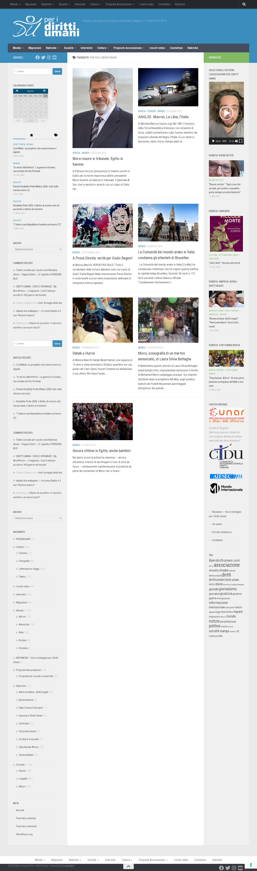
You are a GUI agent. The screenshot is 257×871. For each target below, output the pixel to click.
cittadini (223, 570)
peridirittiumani (228, 621)
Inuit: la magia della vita (50, 302)
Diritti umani (232, 580)
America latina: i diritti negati (33, 692)
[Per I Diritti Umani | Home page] (46, 26)
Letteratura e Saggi (29, 568)
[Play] (213, 141)
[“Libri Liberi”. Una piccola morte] (226, 234)
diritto (212, 584)
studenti (233, 631)
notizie (214, 621)
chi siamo (217, 524)
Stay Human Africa (28, 747)
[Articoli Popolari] (31, 135)
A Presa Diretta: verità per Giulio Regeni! (103, 258)
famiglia (240, 584)
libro (231, 611)
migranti (238, 611)
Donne (22, 770)
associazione (227, 565)
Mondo (14, 4)
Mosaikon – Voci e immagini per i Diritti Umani (225, 514)
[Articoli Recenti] (19, 135)
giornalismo (228, 589)
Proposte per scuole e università (36, 676)
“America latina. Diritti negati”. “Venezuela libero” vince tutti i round (224, 322)
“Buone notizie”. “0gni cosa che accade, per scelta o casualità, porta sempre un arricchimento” (225, 188)
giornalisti (214, 594)
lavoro (238, 607)
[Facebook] (37, 57)
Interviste (80, 4)
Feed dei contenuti (26, 818)
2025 (43, 120)
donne (219, 584)
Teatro (22, 576)
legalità (212, 612)
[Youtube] (54, 57)
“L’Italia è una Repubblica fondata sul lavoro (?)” (37, 224)
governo (237, 594)
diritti (226, 575)
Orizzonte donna (27, 731)
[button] (226, 113)
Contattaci (164, 4)
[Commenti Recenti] (44, 135)
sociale (230, 627)
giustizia (226, 593)
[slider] (224, 141)
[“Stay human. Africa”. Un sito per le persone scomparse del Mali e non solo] (226, 358)
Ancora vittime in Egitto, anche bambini (101, 451)
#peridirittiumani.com (224, 560)
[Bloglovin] (60, 57)
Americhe (24, 624)
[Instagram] (49, 57)
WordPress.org (24, 834)
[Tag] (56, 135)
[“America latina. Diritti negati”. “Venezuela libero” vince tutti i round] (226, 299)
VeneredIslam (26, 754)
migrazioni (214, 616)
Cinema (23, 553)
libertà (224, 611)
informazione (218, 602)
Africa (76, 153)
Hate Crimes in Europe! (31, 707)
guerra (212, 598)
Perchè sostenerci (222, 532)
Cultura (94, 4)
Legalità (23, 778)
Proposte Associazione (119, 4)
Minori (22, 786)
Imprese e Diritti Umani (30, 715)
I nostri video (146, 4)
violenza (213, 636)
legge (218, 612)
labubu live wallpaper (27, 311)
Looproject (68, 865)
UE (237, 631)
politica (214, 625)
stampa (224, 631)
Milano (223, 617)
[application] (226, 113)
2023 (18, 120)
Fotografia (24, 561)
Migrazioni (31, 4)
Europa (152, 111)
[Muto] (236, 141)
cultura (232, 570)
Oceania (23, 648)
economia (227, 584)
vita (220, 636)
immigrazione (223, 598)
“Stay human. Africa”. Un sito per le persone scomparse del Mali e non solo (226, 381)
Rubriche (46, 4)
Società (63, 4)
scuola (224, 626)
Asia (21, 632)
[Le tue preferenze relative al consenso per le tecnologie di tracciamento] (251, 865)
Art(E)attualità (23, 539)
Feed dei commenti (26, 826)
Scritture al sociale (23, 144)
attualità (213, 570)
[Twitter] (43, 57)
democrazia (215, 575)
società (214, 631)
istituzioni (230, 607)
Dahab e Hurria (84, 353)
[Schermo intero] (240, 141)
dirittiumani (217, 580)
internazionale (217, 607)
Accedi (20, 810)
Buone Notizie (26, 699)
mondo (231, 616)
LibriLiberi (24, 723)
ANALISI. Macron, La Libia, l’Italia (163, 117)
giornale (213, 589)
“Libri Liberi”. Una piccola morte (224, 262)
